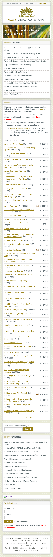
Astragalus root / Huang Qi (14, 216)
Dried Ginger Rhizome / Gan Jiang (17, 376)
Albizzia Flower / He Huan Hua (15, 153)
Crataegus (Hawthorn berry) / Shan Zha (19, 331)
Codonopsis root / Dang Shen (15, 298)
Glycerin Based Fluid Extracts (15, 68)
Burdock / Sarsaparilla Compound (17, 244)
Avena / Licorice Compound (14, 219)
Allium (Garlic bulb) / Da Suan (15, 171)
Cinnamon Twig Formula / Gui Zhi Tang (19, 275)
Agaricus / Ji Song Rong (13, 144)
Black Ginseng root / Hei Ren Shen (17, 223)
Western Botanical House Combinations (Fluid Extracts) (25, 61)
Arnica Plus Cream (11, 206)
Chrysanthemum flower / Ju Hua (16, 265)
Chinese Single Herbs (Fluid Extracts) (18, 76)
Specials (22, 20)
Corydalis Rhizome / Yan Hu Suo (16, 325)
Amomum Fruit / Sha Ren (13, 185)
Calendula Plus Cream (12, 250)
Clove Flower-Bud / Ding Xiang (15, 281)
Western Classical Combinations (16, 79)
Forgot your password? (22, 521)
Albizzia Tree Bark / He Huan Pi (16, 159)
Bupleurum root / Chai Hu (13, 240)
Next (31, 417)
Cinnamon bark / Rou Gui (13, 271)
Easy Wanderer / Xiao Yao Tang (16, 387)
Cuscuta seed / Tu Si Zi (13, 343)
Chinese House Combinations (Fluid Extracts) (21, 57)
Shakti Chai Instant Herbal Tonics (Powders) (20, 87)
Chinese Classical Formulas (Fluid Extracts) (20, 83)
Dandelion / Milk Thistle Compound (17, 346)
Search (28, 429)
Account (28, 546)
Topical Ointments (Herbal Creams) (17, 65)
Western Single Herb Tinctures (15, 72)
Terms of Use (25, 541)
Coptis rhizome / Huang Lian (15, 310)
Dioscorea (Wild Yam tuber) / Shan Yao (19, 356)
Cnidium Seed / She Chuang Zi (15, 292)
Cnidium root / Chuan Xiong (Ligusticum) (19, 286)
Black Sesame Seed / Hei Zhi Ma (16, 229)
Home (8, 538)
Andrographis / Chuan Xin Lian (15, 189)
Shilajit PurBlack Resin (12, 94)
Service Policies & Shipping (20, 128)
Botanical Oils (9, 90)
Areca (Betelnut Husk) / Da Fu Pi (16, 200)
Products (12, 20)
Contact (41, 20)
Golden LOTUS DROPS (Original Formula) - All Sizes (23, 54)
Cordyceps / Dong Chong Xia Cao (16, 314)
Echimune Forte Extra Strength (15, 393)
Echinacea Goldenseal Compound (17, 405)
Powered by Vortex (31, 551)
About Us (32, 20)
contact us (39, 109)
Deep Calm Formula (11, 352)
